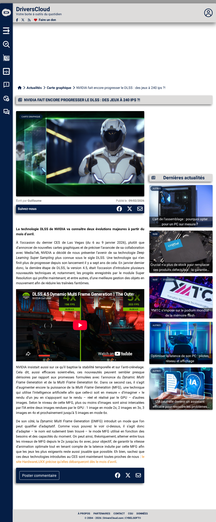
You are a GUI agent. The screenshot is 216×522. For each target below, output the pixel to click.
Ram (155, 234)
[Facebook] (17, 20)
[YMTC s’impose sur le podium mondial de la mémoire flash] (181, 297)
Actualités (34, 88)
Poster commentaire (39, 475)
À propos (84, 513)
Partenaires (101, 513)
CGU (130, 513)
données (142, 513)
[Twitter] (22, 20)
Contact (119, 513)
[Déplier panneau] (208, 13)
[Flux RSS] (29, 20)
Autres (157, 188)
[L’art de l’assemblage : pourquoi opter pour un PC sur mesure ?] (181, 206)
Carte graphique (59, 88)
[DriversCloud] (6, 13)
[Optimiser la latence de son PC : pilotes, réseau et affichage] (181, 343)
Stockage (168, 280)
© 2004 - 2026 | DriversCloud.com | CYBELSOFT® (113, 518)
